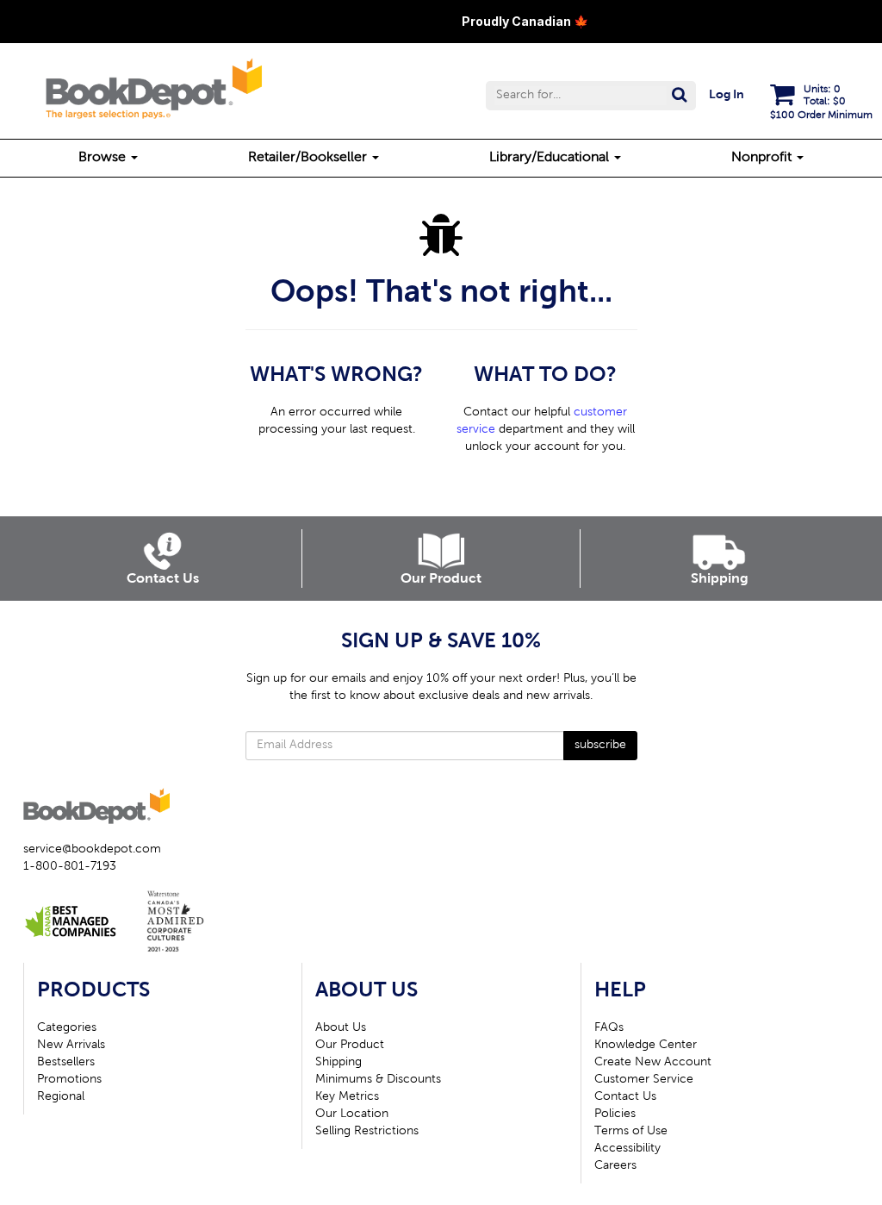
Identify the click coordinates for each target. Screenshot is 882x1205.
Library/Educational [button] (550, 158)
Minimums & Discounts (378, 1080)
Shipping (338, 1063)
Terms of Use (631, 1132)
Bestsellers (66, 1063)
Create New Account (652, 1063)
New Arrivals (71, 1046)
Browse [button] (103, 158)
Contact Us (625, 1097)
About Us (340, 1028)
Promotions (69, 1080)
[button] (591, 95)
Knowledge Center (645, 1046)
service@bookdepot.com (92, 850)
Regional (60, 1097)
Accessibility (627, 1149)
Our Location (351, 1114)
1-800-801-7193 (69, 867)
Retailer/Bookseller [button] (309, 158)
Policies (615, 1114)
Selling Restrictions (367, 1132)
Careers (615, 1166)
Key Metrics (347, 1097)
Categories (66, 1028)
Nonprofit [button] (763, 158)
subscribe (600, 746)
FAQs (609, 1028)
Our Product (349, 1046)
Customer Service (643, 1080)
